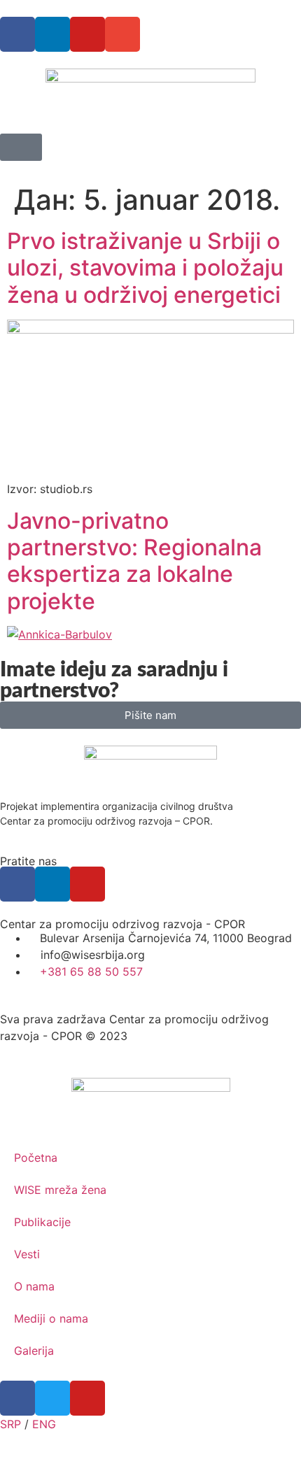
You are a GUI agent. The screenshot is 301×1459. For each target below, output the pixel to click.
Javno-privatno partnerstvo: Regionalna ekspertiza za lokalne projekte (134, 561)
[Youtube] (87, 34)
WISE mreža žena (60, 1190)
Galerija (34, 1351)
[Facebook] (17, 34)
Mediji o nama (51, 1318)
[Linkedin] (52, 34)
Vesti (27, 1254)
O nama (34, 1286)
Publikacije (42, 1222)
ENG (44, 1424)
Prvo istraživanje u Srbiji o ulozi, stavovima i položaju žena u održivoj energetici (145, 267)
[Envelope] (122, 34)
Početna (35, 1158)
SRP (10, 1424)
